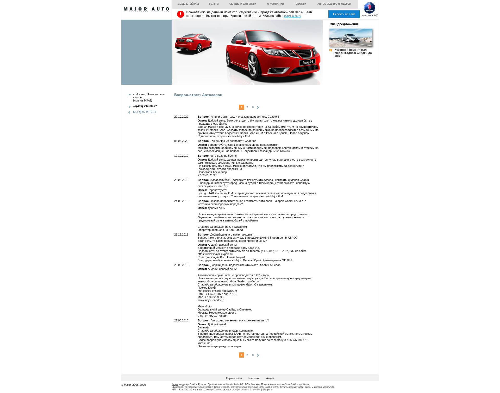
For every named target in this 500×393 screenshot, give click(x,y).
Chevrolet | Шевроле (261, 389)
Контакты (254, 378)
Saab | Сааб (185, 389)
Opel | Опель (242, 389)
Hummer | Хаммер (203, 389)
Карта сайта (234, 378)
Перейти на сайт (344, 14)
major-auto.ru (292, 15)
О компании (275, 4)
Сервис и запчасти (242, 4)
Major (175, 384)
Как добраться (144, 111)
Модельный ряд (188, 4)
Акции (270, 378)
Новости (300, 4)
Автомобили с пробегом (334, 4)
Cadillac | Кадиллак (224, 389)
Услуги (213, 4)
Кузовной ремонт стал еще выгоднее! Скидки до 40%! (353, 53)
